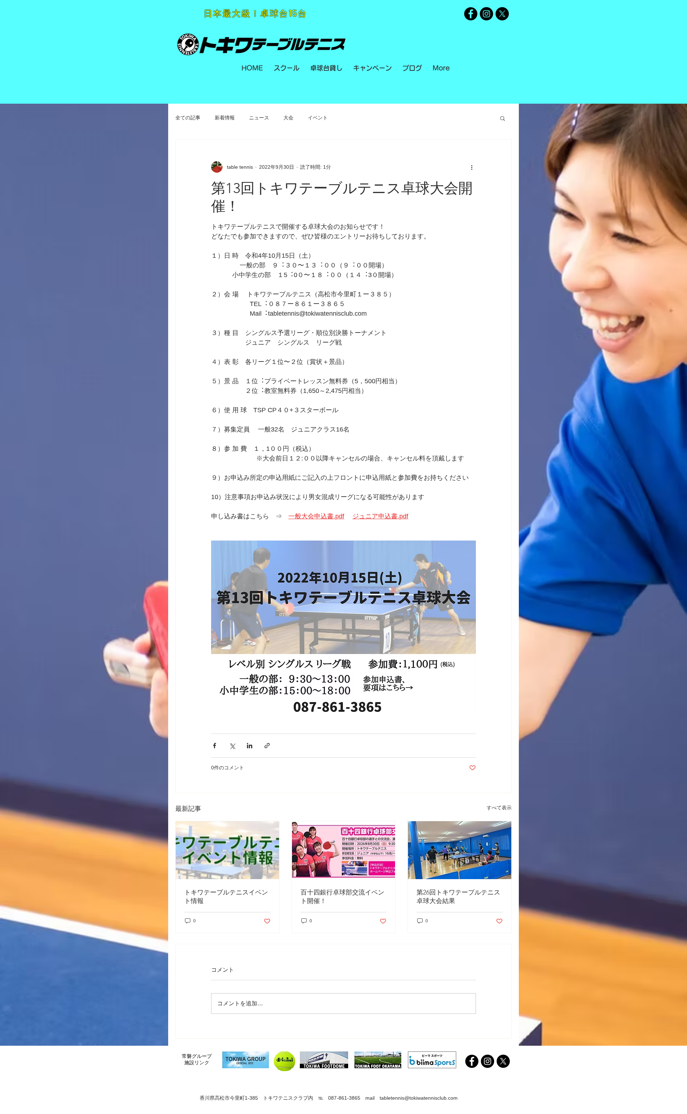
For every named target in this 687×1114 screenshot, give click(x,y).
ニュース (259, 117)
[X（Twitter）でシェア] (232, 745)
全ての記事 (187, 117)
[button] (502, 118)
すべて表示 (499, 807)
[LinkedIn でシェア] (249, 745)
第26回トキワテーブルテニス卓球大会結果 (458, 896)
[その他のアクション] (471, 167)
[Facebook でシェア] (214, 745)
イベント (318, 117)
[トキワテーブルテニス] (470, 13)
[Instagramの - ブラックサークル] (486, 13)
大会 (288, 117)
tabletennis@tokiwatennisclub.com (419, 1098)
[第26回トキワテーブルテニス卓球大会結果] (459, 850)
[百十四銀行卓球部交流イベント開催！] (343, 850)
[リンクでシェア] (267, 745)
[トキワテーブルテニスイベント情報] (227, 850)
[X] (502, 13)
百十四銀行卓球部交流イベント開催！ (342, 896)
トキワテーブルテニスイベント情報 (226, 896)
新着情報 (225, 117)
